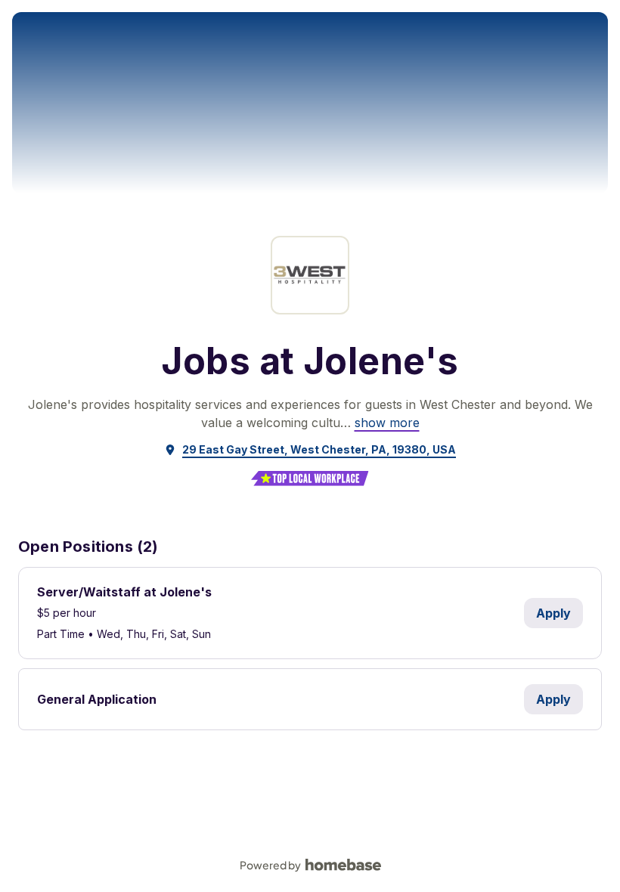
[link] (387, 423)
